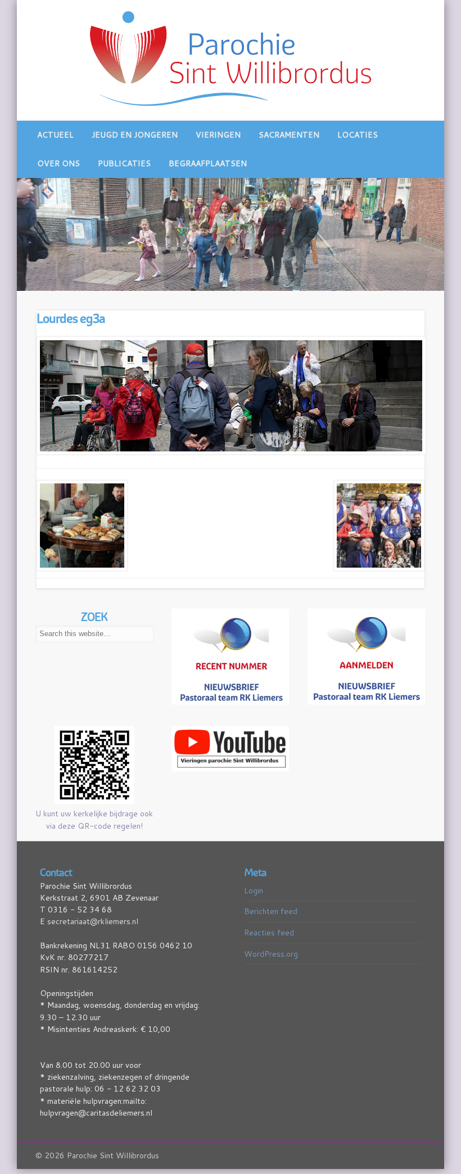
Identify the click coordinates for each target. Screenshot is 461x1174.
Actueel (55, 134)
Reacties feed (269, 932)
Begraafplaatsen (208, 163)
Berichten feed (270, 911)
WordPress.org (271, 953)
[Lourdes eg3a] (231, 395)
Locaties (357, 134)
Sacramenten (289, 134)
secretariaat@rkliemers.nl (92, 921)
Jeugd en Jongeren (135, 134)
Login (253, 890)
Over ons (58, 163)
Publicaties (124, 163)
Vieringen (218, 134)
